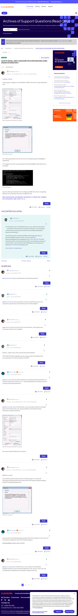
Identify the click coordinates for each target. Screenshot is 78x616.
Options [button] (5, 52)
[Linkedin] (9, 600)
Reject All (58, 611)
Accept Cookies (70, 611)
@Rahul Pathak (8, 79)
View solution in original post (13, 248)
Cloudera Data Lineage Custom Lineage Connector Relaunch (64, 86)
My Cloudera (5, 597)
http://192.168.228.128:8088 (35, 239)
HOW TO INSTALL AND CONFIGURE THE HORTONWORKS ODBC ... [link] (51, 48)
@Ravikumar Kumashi (8, 302)
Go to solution (45, 57)
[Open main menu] (76, 13)
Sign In (4, 13)
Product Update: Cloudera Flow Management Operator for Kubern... (63, 92)
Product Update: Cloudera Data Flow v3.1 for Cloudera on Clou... (64, 98)
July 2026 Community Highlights (62, 77)
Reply (46, 203)
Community (29, 6)
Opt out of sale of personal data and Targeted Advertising (39, 612)
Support (50, 6)
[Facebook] (1, 600)
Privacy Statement (38, 607)
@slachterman (6, 278)
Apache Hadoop (9, 67)
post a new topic (63, 41)
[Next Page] (32, 585)
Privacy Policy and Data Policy (29, 611)
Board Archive (8, 48)
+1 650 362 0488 (17, 608)
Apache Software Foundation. (23, 612)
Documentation (26, 597)
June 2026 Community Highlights (62, 82)
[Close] (74, 593)
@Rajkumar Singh (7, 407)
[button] (48, 76)
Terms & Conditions (19, 611)
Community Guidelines (22, 593)
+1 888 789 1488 (9, 605)
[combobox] (44, 29)
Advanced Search (7, 33)
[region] (53, 603)
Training (37, 6)
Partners (43, 6)
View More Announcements (65, 103)
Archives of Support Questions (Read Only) (23, 48)
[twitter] (5, 600)
